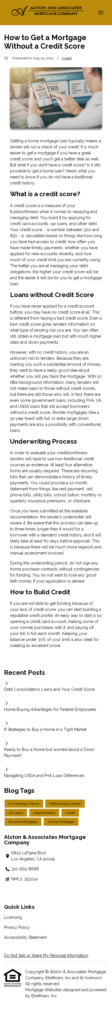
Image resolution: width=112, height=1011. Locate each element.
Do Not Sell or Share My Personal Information (46, 955)
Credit (67, 58)
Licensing (13, 917)
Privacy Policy (17, 927)
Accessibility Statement (25, 937)
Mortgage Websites (44, 990)
